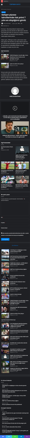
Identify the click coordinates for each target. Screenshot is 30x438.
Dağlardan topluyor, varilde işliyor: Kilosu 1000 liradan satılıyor (19, 263)
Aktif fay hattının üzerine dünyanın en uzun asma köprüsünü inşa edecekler (19, 258)
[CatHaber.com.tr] (15, 4)
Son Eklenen (15, 245)
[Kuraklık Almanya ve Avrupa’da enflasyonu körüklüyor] (7, 179)
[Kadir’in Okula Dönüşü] (5, 296)
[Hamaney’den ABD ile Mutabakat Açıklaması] (5, 309)
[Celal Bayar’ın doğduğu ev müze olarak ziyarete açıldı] (5, 252)
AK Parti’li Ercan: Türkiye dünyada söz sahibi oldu (22, 185)
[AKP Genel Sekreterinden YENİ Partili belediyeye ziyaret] (5, 338)
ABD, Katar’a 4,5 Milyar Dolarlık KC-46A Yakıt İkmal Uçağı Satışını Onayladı (19, 363)
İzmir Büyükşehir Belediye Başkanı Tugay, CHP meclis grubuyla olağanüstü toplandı (18, 325)
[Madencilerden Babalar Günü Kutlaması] (5, 283)
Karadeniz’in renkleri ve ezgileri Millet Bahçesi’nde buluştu (18, 349)
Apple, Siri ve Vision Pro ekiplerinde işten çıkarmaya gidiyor (21, 156)
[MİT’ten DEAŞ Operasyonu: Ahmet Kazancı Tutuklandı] (5, 290)
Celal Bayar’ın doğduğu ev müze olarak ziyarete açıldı (18, 250)
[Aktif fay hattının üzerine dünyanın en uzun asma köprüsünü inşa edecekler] (5, 258)
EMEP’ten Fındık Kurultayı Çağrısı (18, 269)
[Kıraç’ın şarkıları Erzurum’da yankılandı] (5, 277)
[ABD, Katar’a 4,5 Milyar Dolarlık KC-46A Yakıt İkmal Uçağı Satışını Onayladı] (5, 363)
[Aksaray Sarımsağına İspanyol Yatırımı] (22, 165)
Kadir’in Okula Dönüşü (15, 294)
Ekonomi (9, 9)
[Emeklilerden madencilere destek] (5, 344)
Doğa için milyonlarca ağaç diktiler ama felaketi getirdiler (19, 369)
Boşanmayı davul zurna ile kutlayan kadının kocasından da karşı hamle (19, 331)
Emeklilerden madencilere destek (18, 343)
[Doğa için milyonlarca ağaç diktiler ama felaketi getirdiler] (5, 370)
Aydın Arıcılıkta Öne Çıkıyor (17, 64)
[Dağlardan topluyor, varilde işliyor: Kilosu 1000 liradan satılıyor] (5, 265)
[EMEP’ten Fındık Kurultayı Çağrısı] (5, 271)
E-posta (3, 222)
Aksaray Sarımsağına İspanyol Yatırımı (21, 171)
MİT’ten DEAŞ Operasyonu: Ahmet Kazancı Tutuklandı (18, 288)
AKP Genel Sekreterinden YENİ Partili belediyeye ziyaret (19, 337)
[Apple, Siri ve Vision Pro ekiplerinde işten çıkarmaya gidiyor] (22, 150)
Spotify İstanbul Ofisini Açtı (7, 147)
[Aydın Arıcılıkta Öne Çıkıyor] (5, 65)
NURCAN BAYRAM (7, 23)
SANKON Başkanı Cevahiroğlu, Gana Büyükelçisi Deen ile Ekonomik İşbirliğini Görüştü (19, 57)
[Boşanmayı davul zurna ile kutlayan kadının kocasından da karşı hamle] (5, 332)
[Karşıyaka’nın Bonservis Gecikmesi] (7, 165)
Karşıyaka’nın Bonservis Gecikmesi (7, 171)
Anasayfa (4, 9)
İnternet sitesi (4, 227)
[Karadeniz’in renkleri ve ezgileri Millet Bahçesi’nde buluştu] (5, 351)
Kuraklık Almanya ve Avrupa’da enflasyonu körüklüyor (6, 186)
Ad (2, 217)
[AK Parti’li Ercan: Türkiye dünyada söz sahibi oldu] (22, 179)
